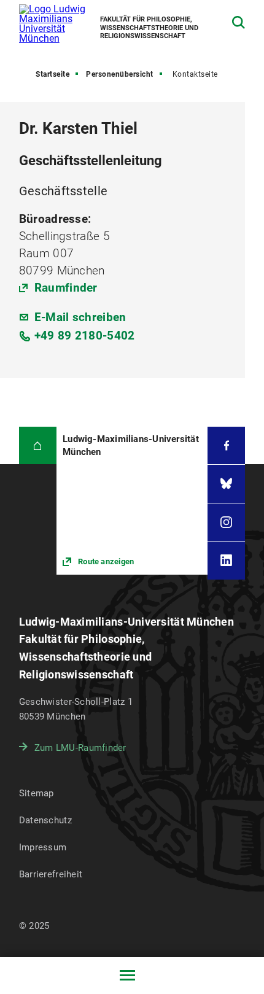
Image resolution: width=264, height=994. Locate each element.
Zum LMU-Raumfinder (80, 747)
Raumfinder (66, 288)
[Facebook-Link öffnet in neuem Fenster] (226, 445)
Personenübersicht (119, 74)
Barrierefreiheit (50, 874)
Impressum (43, 847)
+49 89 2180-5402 (84, 335)
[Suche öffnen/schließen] (238, 22)
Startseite (52, 74)
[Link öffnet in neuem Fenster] (132, 501)
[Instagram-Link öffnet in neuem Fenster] (226, 522)
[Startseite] (37, 445)
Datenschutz (45, 820)
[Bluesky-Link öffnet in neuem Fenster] (226, 483)
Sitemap (36, 793)
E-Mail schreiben (80, 317)
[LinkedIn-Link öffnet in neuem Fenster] (226, 560)
